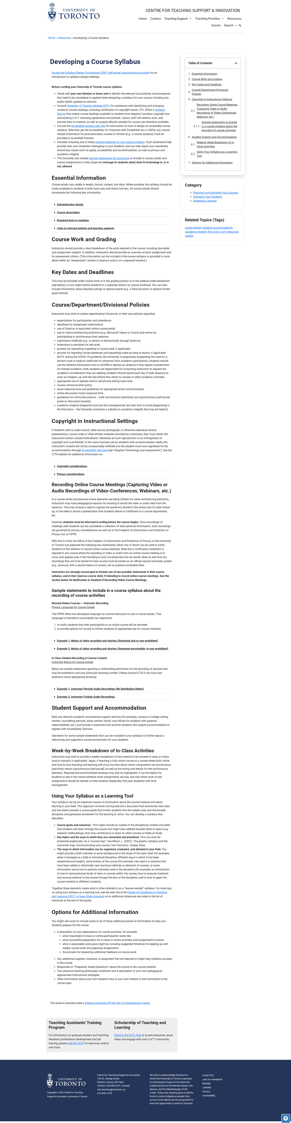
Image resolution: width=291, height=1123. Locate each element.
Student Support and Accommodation (214, 137)
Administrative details (70, 204)
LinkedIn (206, 1087)
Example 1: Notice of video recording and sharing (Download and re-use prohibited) (107, 640)
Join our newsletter (212, 1079)
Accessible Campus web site (88, 126)
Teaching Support (176, 18)
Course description (68, 212)
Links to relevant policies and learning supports (85, 228)
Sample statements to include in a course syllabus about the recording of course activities (219, 126)
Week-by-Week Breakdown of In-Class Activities (215, 144)
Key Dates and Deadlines (206, 84)
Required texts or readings (73, 220)
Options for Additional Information (212, 162)
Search (228, 25)
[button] (112, 205)
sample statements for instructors (109, 158)
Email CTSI (208, 1075)
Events (216, 25)
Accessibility (208, 1095)
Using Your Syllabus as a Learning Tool (217, 154)
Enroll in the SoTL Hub (127, 1035)
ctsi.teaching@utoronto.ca (111, 1089)
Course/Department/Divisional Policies (210, 92)
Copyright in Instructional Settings (212, 99)
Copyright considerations (72, 466)
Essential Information (204, 73)
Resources (234, 18)
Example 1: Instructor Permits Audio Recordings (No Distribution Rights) (100, 688)
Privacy (206, 1091)
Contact (155, 18)
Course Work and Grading (207, 79)
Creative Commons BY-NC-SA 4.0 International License (117, 1003)
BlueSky (206, 1083)
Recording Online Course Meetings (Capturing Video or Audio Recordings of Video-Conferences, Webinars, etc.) (217, 110)
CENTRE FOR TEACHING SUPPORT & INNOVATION (193, 10)
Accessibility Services (94, 450)
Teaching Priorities (207, 18)
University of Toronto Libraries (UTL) (88, 105)
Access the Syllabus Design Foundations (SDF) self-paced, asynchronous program (100, 72)
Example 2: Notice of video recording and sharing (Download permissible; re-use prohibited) (112, 648)
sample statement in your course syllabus (119, 142)
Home (143, 18)
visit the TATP (75, 1043)
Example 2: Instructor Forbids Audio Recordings (86, 696)
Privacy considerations (70, 474)
